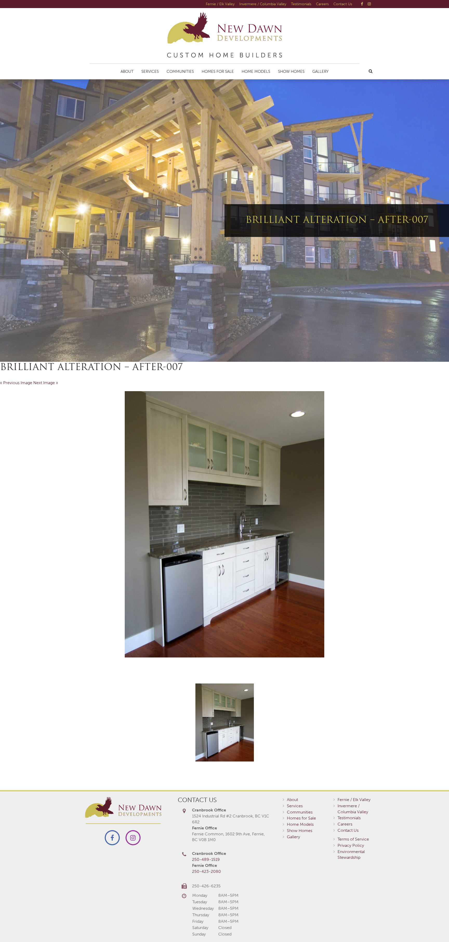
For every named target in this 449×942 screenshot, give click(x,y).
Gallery (320, 71)
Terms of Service (353, 839)
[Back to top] (434, 927)
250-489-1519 (206, 859)
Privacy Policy (351, 845)
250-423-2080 (206, 871)
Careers (322, 4)
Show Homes (291, 71)
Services (150, 71)
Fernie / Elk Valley (220, 4)
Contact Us (342, 4)
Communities (180, 71)
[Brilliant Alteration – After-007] (224, 524)
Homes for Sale (218, 71)
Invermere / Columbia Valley (262, 4)
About (127, 71)
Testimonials (301, 4)
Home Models (256, 71)
